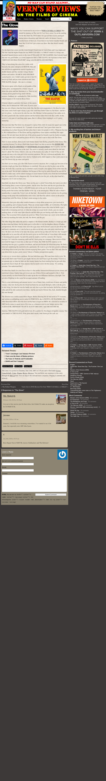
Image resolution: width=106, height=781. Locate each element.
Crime (14, 373)
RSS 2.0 (12, 375)
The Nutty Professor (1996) (78, 414)
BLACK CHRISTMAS (17, 147)
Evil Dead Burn (74, 399)
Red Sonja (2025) (75, 388)
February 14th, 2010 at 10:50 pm (12, 400)
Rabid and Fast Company (14, 361)
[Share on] (56, 345)
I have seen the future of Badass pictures (19, 356)
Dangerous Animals (76, 375)
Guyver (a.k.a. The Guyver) (78, 383)
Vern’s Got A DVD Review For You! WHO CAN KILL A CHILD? (44, 387)
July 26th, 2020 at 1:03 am (10, 419)
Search (47, 19)
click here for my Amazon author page (87, 95)
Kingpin (81, 254)
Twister (72, 412)
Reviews (39, 19)
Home (19, 19)
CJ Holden (73, 254)
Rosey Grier (28, 366)
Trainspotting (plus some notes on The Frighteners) (85, 390)
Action (58, 370)
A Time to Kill (87, 286)
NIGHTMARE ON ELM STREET (38, 147)
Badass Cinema (28, 19)
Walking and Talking (76, 392)
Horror (25, 373)
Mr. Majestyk (9, 395)
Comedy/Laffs (6, 373)
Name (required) (6, 455)
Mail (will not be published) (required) (12, 461)
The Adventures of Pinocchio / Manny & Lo (91, 312)
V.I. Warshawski (75, 386)
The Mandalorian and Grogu (78, 401)
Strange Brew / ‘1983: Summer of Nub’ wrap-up (84, 373)
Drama (19, 373)
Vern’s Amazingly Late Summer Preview (20, 353)
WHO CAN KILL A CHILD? (51, 30)
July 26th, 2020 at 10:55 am (11, 439)
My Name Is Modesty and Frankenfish (19, 358)
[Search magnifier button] (70, 19)
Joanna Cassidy (7, 366)
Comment (4, 473)
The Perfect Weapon (9, 387)
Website (4, 467)
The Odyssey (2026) (76, 379)
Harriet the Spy (74, 410)
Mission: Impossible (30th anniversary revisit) (84, 407)
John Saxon (18, 366)
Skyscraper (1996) (75, 385)
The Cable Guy (74, 416)
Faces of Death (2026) (77, 377)
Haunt (72, 381)
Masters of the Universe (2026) (85, 280)
